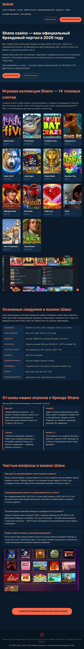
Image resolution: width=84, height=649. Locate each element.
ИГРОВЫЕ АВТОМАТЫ (10, 14)
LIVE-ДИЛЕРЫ (25, 14)
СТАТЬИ (20, 10)
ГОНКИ (67, 10)
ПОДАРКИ (59, 10)
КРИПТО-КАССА (30, 10)
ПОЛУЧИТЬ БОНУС (31, 75)
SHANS (7, 4)
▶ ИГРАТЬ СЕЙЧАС (11, 75)
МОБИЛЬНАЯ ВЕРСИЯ (46, 10)
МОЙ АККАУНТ (51, 19)
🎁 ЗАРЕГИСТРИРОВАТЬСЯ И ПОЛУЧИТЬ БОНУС (42, 611)
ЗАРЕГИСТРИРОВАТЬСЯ (70, 19)
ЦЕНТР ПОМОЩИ (8, 10)
